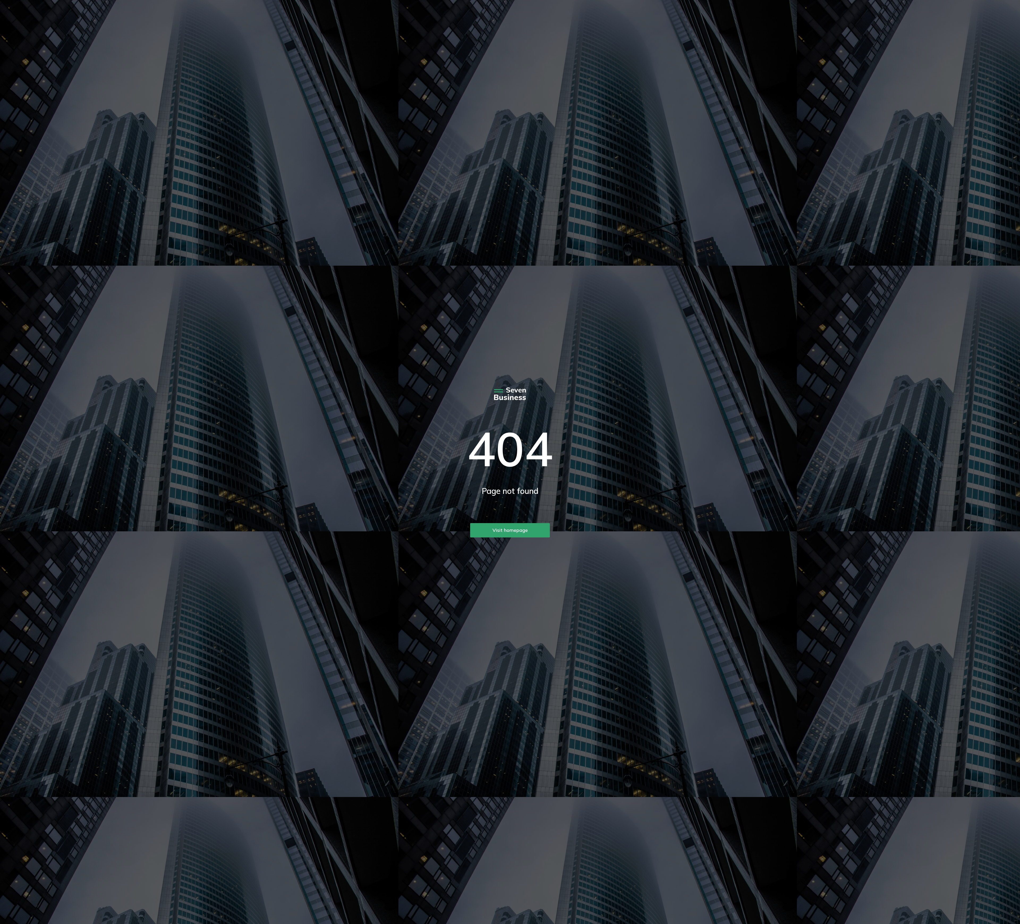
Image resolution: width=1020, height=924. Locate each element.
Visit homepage (510, 530)
